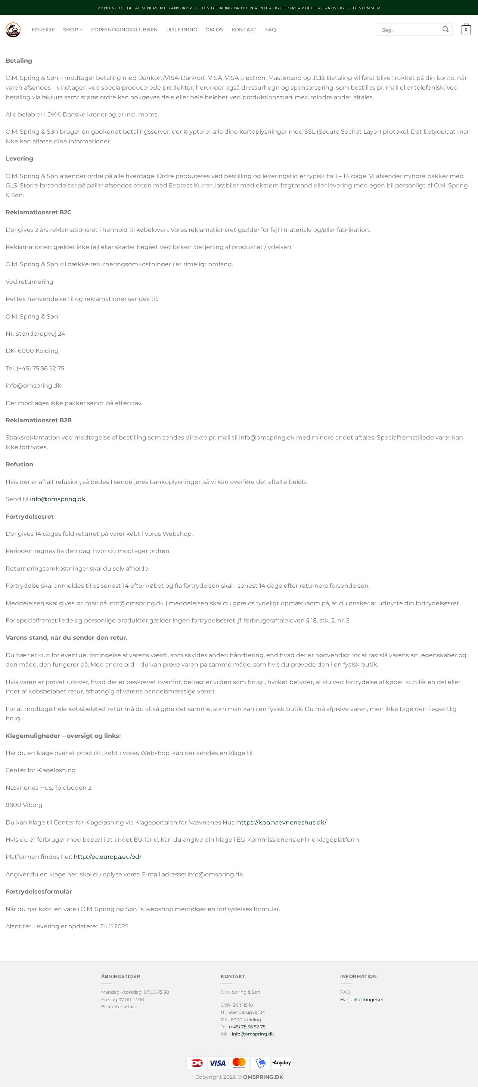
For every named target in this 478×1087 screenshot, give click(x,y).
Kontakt (244, 29)
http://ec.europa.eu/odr (108, 856)
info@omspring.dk (58, 499)
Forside (43, 29)
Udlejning (181, 29)
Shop (70, 29)
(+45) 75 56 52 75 (247, 1026)
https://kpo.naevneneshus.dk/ (281, 822)
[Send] (445, 29)
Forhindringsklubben (124, 29)
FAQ (270, 29)
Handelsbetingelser (362, 999)
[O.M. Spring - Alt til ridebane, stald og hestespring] (13, 29)
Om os (214, 29)
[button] (466, 30)
